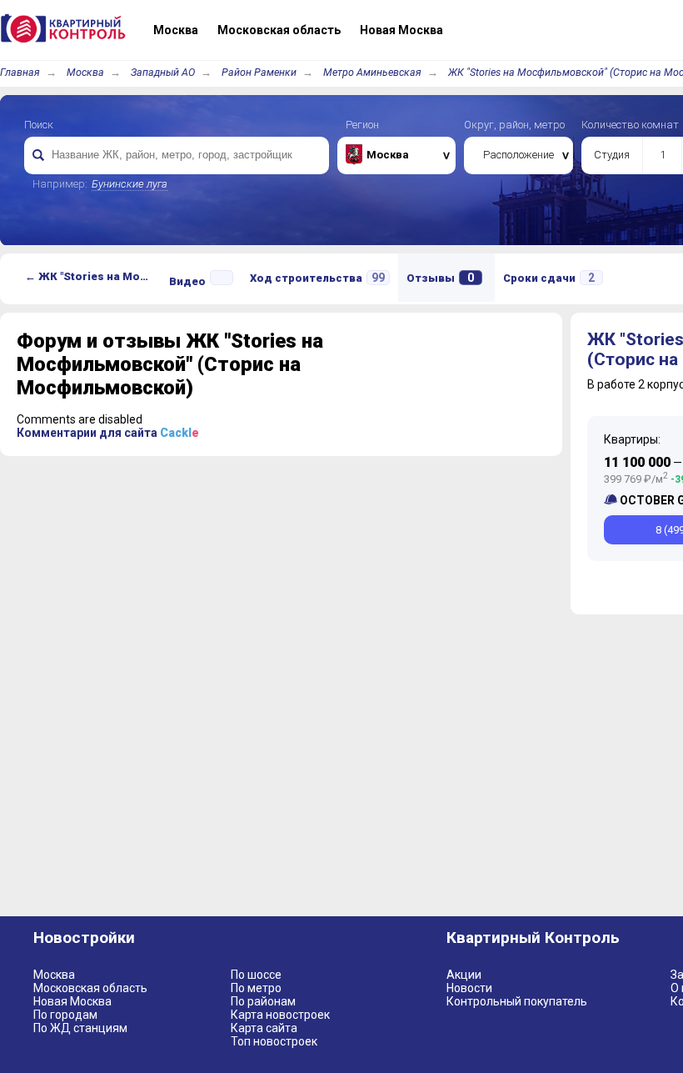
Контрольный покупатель (516, 1001)
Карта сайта (264, 1028)
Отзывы (440, 277)
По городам (65, 1014)
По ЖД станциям (80, 1028)
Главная (20, 72)
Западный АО (163, 72)
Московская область (90, 988)
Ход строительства (317, 277)
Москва (85, 72)
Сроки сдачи (549, 277)
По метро (256, 988)
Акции (463, 974)
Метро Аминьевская (372, 72)
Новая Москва (72, 1001)
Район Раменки (259, 72)
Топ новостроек (274, 1041)
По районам (263, 1001)
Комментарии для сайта (108, 432)
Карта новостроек (280, 1014)
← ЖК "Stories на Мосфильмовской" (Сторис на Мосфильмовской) (93, 276)
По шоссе (256, 974)
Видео (187, 281)
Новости (469, 988)
